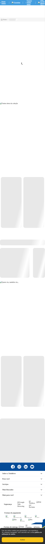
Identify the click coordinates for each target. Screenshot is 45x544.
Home (5, 19)
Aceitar (22, 540)
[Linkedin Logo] (26, 467)
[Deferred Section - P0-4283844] (22, 202)
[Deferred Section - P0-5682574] (22, 381)
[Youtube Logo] (32, 467)
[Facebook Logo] (13, 467)
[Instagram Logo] (19, 467)
